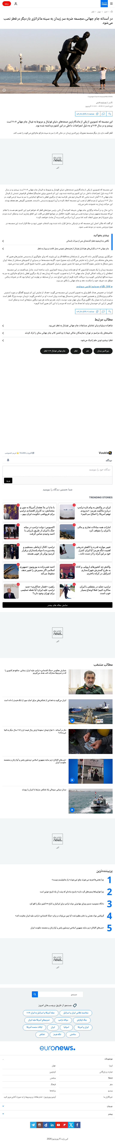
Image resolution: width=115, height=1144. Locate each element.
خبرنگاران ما (108, 1097)
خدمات (110, 1106)
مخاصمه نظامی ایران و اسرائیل (75, 1013)
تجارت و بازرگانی (106, 1072)
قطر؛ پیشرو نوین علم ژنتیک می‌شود (97, 340)
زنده (7, 3)
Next (110, 1078)
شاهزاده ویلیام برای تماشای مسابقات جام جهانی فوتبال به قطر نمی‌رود (81, 325)
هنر (87, 351)
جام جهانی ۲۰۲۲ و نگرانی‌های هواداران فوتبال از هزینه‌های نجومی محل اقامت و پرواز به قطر (73, 248)
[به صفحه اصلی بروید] (104, 3)
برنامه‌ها (53, 1091)
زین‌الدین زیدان (103, 351)
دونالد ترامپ (63, 1020)
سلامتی (73, 1034)
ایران (53, 1027)
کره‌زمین (53, 1072)
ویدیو (110, 1091)
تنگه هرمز (57, 1034)
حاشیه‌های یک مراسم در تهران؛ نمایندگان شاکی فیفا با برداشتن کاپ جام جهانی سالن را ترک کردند (69, 333)
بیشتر (110, 1114)
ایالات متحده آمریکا (34, 1027)
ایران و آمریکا (83, 1027)
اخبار (106, 12)
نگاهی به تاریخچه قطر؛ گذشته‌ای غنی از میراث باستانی (87, 241)
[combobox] (57, 994)
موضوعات (109, 1059)
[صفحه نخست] (112, 12)
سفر (111, 1084)
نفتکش (42, 1034)
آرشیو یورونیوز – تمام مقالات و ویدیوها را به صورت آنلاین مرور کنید (30, 1097)
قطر (92, 12)
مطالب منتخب (103, 665)
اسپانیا (66, 1027)
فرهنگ (53, 1084)
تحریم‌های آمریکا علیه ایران (39, 1020)
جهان (99, 12)
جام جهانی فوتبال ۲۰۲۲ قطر (54, 351)
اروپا (111, 1066)
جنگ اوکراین (82, 1020)
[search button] (35, 994)
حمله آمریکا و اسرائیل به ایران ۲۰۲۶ (41, 1013)
